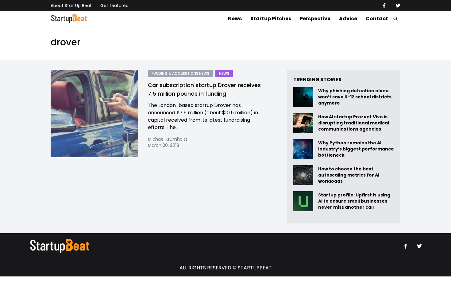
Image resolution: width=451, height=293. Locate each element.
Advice (348, 18)
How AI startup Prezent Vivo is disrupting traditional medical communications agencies (353, 123)
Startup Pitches (270, 18)
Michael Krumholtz (167, 139)
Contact (377, 18)
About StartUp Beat (71, 5)
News (235, 18)
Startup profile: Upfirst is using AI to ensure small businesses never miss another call (354, 201)
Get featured (114, 5)
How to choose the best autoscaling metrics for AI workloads (348, 175)
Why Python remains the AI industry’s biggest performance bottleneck (356, 149)
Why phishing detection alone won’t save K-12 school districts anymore (354, 97)
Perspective (315, 18)
